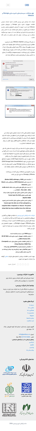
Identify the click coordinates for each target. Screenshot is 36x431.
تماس (6, 256)
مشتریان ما (30, 313)
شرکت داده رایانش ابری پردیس (26, 215)
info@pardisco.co (24, 334)
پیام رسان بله (30, 350)
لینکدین (31, 342)
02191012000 (25, 337)
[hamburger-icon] (8, 5)
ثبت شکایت (30, 321)
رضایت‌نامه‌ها (30, 318)
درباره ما (31, 305)
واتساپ (31, 348)
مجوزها (32, 316)
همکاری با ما (30, 310)
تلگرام (32, 345)
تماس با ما (31, 308)
